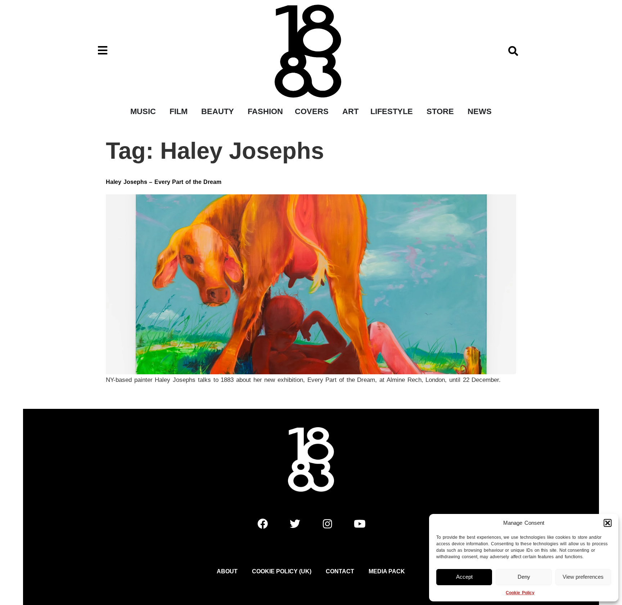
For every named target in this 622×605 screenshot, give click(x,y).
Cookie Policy (520, 592)
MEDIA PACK (387, 571)
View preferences (583, 577)
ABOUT (227, 571)
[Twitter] (294, 523)
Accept (464, 577)
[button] (607, 523)
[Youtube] (359, 523)
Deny (524, 577)
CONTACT (340, 571)
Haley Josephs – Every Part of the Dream (163, 182)
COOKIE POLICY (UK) (281, 571)
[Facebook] (262, 523)
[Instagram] (327, 523)
